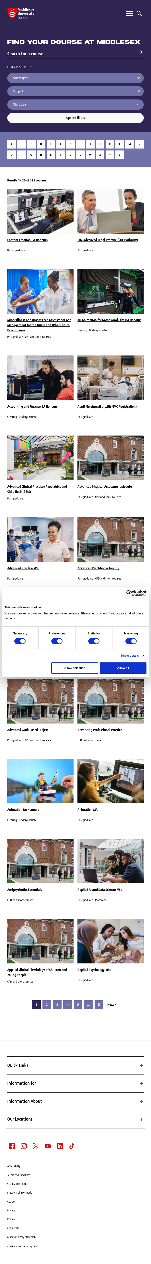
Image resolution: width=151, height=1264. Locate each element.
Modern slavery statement (21, 1237)
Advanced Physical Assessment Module (104, 486)
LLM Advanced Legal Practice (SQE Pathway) (107, 240)
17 (99, 1004)
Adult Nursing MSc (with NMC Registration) (106, 406)
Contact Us (13, 1228)
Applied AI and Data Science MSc (99, 890)
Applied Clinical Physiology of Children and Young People (37, 972)
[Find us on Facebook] (11, 1146)
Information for (75, 1083)
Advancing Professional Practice (99, 730)
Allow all (123, 668)
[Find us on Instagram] (23, 1146)
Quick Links (75, 1065)
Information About (75, 1101)
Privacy (11, 1210)
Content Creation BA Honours (27, 240)
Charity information (17, 1184)
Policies (11, 1219)
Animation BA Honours (23, 809)
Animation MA (87, 809)
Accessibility (13, 1166)
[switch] (57, 641)
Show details (130, 655)
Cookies (11, 1201)
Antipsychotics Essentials (24, 890)
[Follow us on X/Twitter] (35, 1146)
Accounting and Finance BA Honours (32, 406)
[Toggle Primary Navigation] (129, 13)
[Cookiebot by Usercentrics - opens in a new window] (129, 593)
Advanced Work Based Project (27, 730)
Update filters (75, 118)
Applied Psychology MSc (94, 970)
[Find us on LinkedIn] (59, 1146)
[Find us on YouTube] (47, 1146)
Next (111, 1004)
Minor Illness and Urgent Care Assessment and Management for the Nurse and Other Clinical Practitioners (39, 325)
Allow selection (74, 668)
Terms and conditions (18, 1175)
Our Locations (75, 1119)
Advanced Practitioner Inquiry (98, 568)
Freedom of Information (20, 1192)
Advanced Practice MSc (23, 568)
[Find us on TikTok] (71, 1146)
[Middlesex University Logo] (21, 13)
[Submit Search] (139, 52)
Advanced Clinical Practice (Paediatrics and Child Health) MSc (37, 489)
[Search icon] (139, 13)
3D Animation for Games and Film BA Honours (109, 320)
